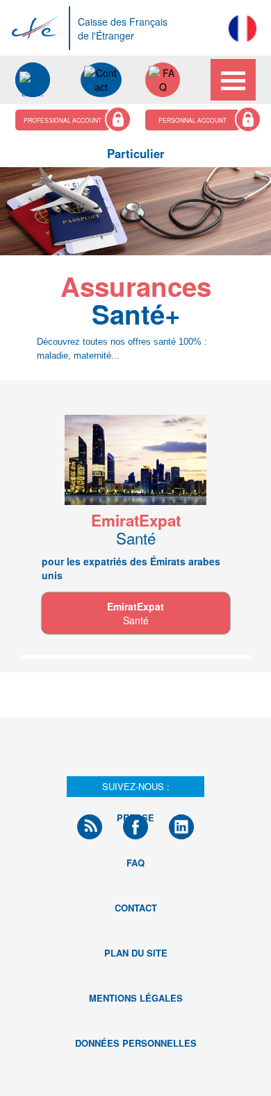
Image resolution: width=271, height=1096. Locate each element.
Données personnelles (136, 1043)
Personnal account (192, 120)
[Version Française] (242, 28)
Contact (136, 907)
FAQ (135, 862)
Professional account (62, 120)
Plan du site (135, 952)
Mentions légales (136, 997)
